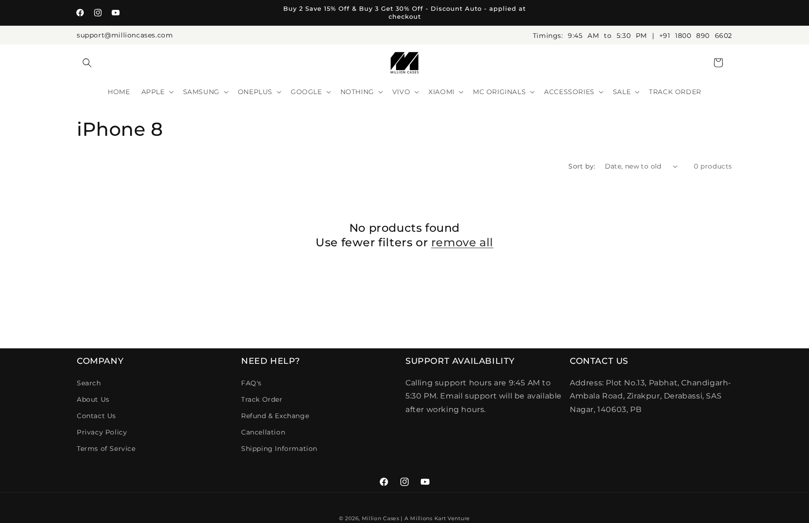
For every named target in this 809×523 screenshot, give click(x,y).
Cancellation (263, 432)
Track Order (262, 399)
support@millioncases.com (125, 35)
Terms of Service (106, 448)
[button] (87, 62)
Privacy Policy (102, 432)
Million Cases (380, 518)
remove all (462, 242)
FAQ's (251, 383)
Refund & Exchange (275, 416)
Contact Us (96, 416)
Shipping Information (279, 448)
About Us (93, 399)
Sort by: (581, 166)
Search (89, 383)
